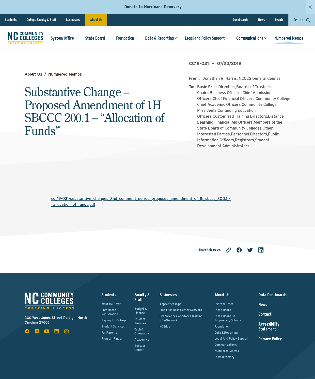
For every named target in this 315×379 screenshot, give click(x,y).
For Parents (109, 332)
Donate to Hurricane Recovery (153, 6)
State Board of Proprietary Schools (228, 318)
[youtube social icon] (46, 331)
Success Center (139, 348)
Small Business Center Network (180, 310)
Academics (141, 339)
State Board (95, 38)
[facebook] (239, 250)
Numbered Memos (288, 38)
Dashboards (240, 20)
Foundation (125, 38)
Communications (249, 38)
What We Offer (111, 304)
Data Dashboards (272, 294)
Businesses (73, 20)
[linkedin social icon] (56, 331)
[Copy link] (228, 250)
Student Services (113, 326)
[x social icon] (36, 331)
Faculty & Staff (142, 297)
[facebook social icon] (27, 331)
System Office (62, 38)
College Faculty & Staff (41, 20)
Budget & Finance (140, 311)
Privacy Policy (270, 338)
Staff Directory (225, 357)
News (261, 20)
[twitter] (250, 250)
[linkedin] (261, 250)
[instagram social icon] (66, 331)
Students (11, 20)
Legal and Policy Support (205, 38)
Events (279, 20)
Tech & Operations (141, 331)
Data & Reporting (159, 38)
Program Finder (111, 338)
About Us (96, 20)
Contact (265, 314)
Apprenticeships (170, 304)
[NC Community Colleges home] (26, 38)
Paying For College (113, 320)
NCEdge (164, 326)
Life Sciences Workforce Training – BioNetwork (181, 318)
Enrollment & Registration (110, 312)
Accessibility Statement (268, 326)
